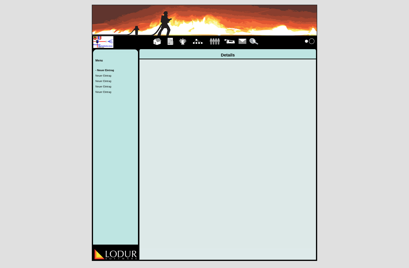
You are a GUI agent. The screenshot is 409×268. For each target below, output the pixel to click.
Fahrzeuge (229, 46)
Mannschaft (214, 46)
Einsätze (183, 46)
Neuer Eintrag (103, 75)
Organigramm (197, 46)
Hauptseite (157, 46)
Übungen (171, 46)
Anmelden (309, 46)
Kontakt (243, 46)
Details (254, 46)
